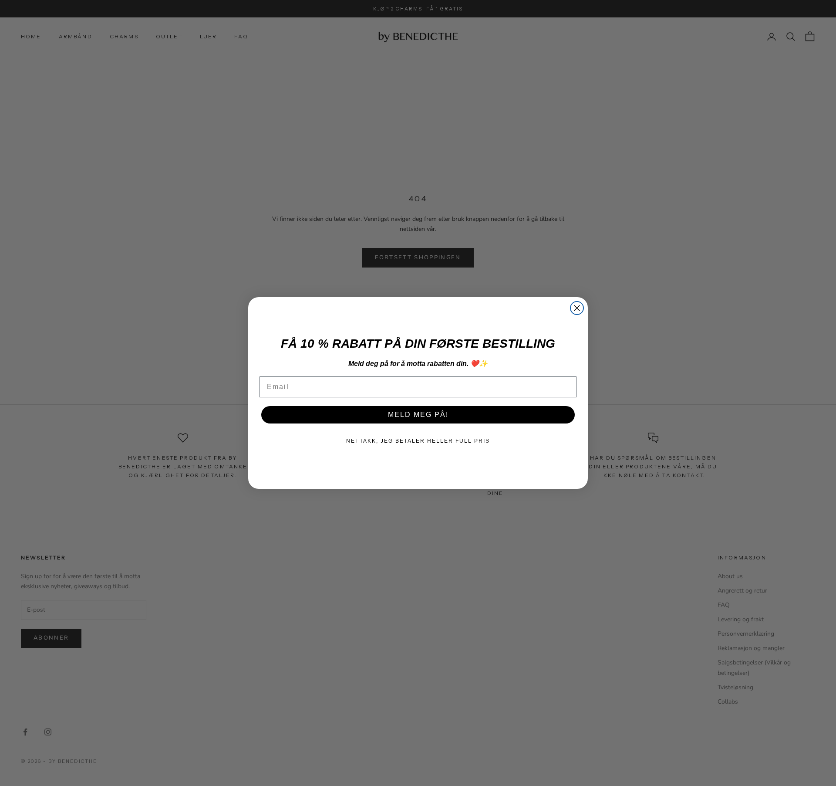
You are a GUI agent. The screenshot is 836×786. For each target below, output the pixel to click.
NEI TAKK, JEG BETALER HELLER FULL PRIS (418, 441)
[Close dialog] (576, 308)
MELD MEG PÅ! (418, 414)
